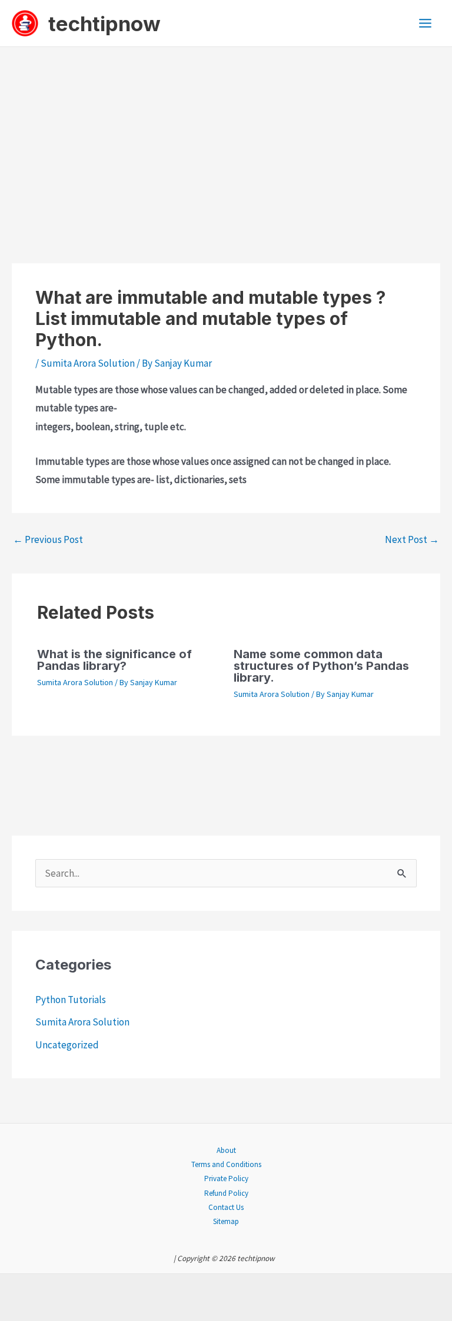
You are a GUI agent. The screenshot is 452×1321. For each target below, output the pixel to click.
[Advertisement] (226, 135)
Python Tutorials (70, 999)
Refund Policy (226, 1193)
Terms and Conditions (226, 1164)
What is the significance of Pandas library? (114, 660)
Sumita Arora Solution (88, 363)
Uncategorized (67, 1044)
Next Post (412, 539)
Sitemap (226, 1221)
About (226, 1150)
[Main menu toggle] (426, 23)
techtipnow (104, 23)
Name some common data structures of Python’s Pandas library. (321, 666)
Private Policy (226, 1178)
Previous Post (48, 539)
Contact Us (226, 1207)
